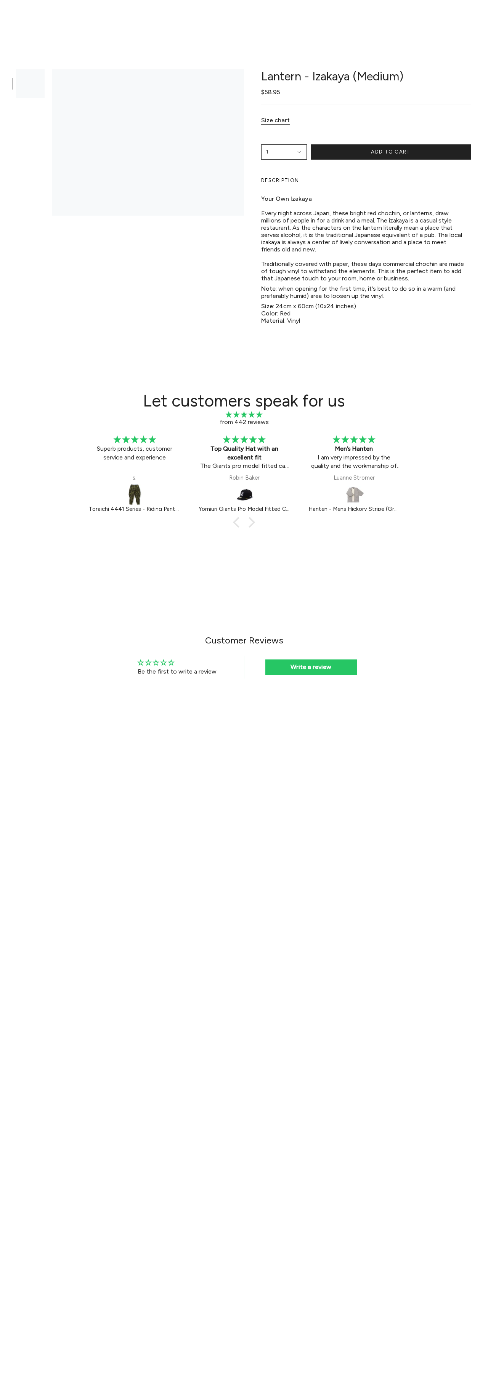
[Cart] (472, 17)
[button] (126, 18)
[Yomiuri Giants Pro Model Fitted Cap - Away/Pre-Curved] (244, 494)
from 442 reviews (244, 422)
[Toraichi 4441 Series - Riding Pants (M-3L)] (134, 494)
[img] (244, 414)
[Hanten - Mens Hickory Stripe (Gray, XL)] (354, 494)
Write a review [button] (311, 666)
